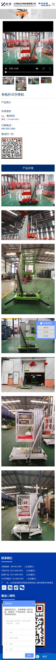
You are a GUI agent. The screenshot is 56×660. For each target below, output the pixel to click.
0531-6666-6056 (16, 571)
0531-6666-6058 (16, 575)
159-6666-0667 (18, 579)
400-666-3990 (16, 567)
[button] (50, 48)
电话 (45, 656)
